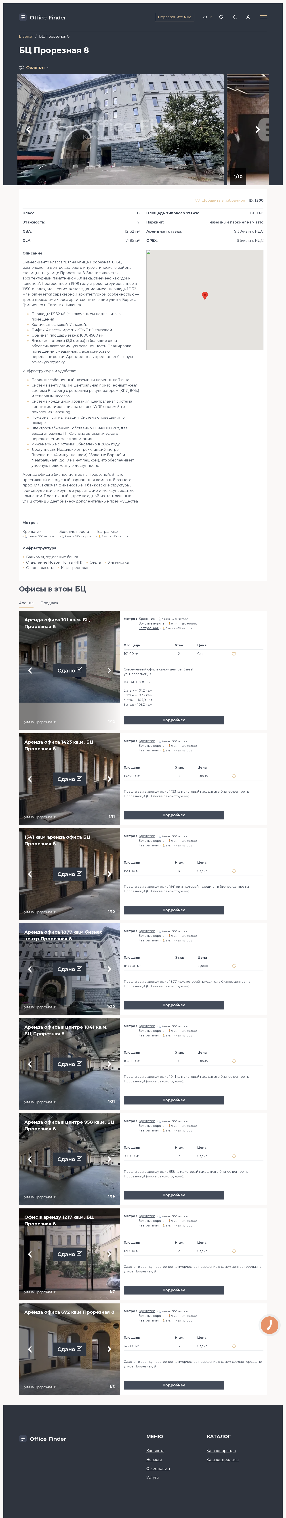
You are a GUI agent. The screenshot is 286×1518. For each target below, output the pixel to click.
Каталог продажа (223, 1460)
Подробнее (174, 720)
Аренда (26, 603)
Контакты (155, 1451)
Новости (154, 1460)
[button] (205, 296)
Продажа (49, 603)
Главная (26, 36)
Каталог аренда (221, 1451)
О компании (158, 1468)
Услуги (152, 1477)
